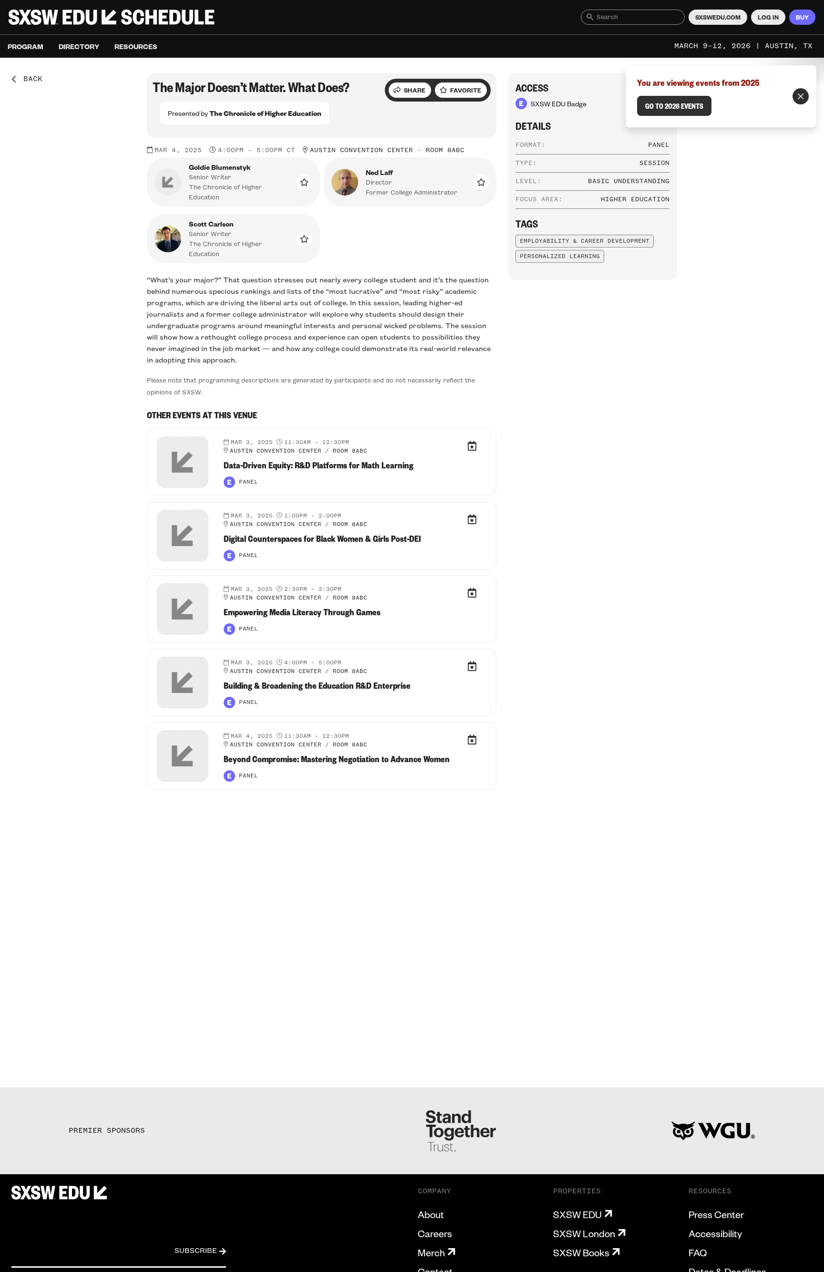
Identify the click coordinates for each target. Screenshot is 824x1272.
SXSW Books (581, 1252)
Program (25, 46)
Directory (79, 46)
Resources (135, 46)
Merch (431, 1252)
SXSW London (584, 1233)
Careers (435, 1233)
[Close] (801, 96)
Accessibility (715, 1233)
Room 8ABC (445, 150)
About (431, 1214)
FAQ (698, 1252)
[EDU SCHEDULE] (112, 17)
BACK (29, 79)
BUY (802, 17)
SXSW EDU (577, 1214)
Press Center (716, 1214)
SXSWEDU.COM (718, 17)
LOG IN (768, 17)
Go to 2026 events (674, 106)
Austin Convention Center (361, 150)
